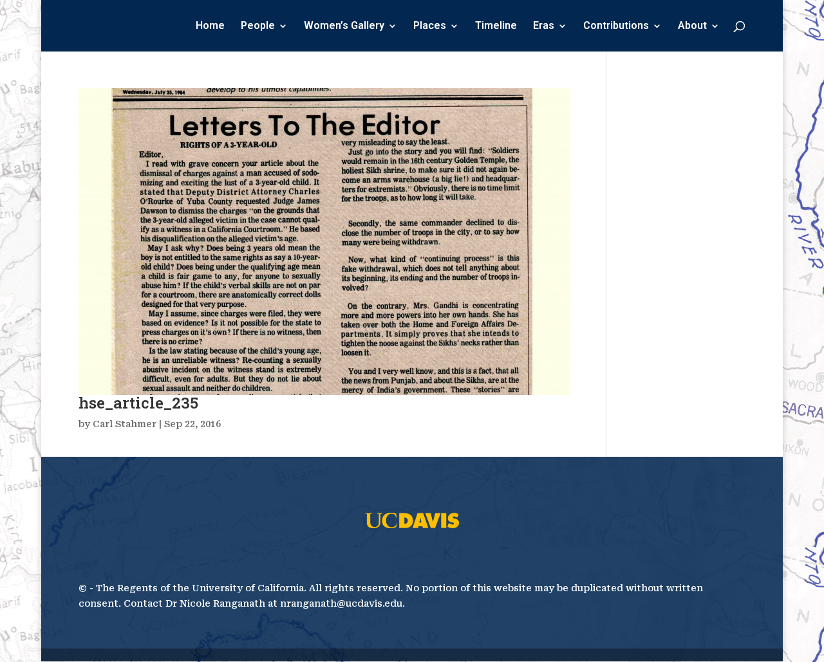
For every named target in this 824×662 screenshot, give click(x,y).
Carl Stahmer (124, 424)
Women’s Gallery (344, 26)
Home (210, 26)
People (258, 26)
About (692, 26)
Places (429, 26)
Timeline (496, 26)
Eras (543, 26)
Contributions (616, 26)
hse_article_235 (138, 402)
